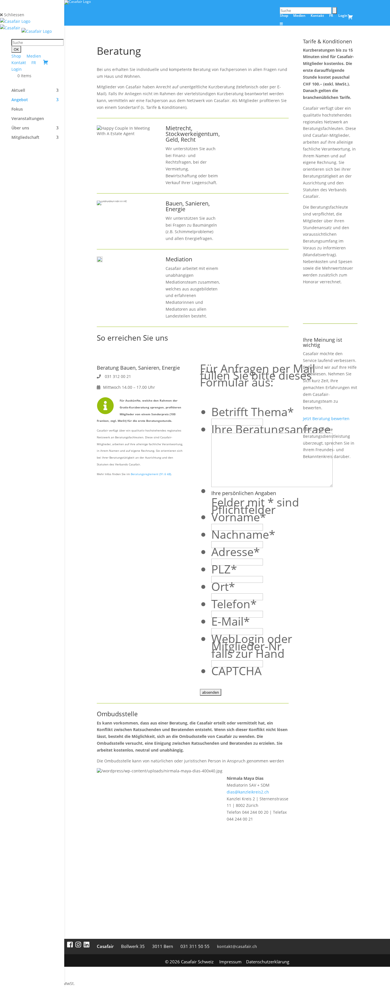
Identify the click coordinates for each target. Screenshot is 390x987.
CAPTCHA (236, 671)
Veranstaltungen (27, 119)
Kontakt (18, 62)
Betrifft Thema (252, 412)
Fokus (17, 109)
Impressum (230, 961)
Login (16, 69)
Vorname (238, 517)
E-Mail (230, 621)
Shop (16, 56)
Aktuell (18, 90)
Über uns (20, 128)
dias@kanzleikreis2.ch (248, 792)
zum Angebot (252, 137)
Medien (34, 56)
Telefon (234, 604)
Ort (223, 586)
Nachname (243, 534)
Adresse (235, 551)
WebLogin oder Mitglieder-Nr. (251, 642)
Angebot (19, 100)
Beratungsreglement (144, 474)
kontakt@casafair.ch (237, 946)
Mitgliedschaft (25, 137)
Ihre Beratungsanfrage (271, 429)
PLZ (224, 569)
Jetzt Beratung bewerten (326, 418)
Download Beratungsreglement (336, 304)
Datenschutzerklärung (267, 961)
